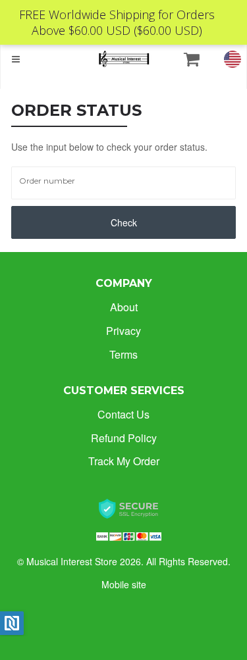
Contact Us (123, 414)
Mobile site (123, 584)
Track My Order (123, 461)
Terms (123, 354)
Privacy (123, 330)
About (124, 307)
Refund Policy (124, 437)
